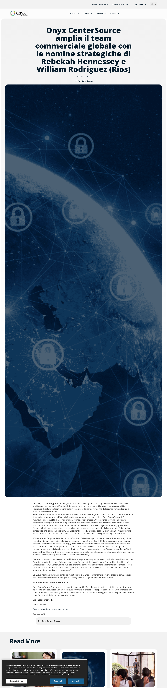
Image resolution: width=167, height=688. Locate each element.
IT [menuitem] (152, 4)
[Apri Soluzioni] (78, 13)
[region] (45, 672)
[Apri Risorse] (118, 13)
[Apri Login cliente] (145, 4)
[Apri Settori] (91, 13)
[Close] (83, 662)
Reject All (58, 681)
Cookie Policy (67, 675)
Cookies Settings (16, 681)
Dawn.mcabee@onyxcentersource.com (50, 609)
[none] (153, 4)
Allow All (75, 681)
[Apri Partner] (105, 13)
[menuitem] (153, 4)
